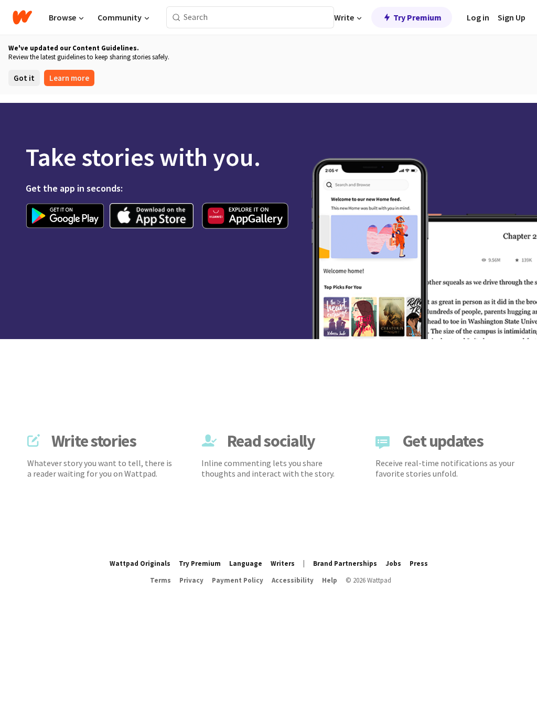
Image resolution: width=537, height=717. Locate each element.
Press (419, 563)
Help (329, 580)
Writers (283, 563)
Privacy (191, 580)
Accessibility (293, 580)
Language (245, 563)
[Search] (176, 17)
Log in (478, 17)
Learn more (69, 78)
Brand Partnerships (345, 563)
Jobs (393, 563)
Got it (24, 78)
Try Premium (417, 17)
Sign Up (511, 17)
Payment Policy (237, 580)
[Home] (22, 17)
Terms (160, 580)
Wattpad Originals (140, 563)
